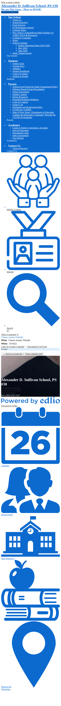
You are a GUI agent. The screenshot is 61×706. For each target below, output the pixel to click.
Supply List (17, 104)
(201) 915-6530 (8, 393)
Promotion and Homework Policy (27, 107)
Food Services (18, 25)
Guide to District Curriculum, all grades (30, 128)
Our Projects (18, 138)
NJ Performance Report (23, 27)
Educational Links (20, 133)
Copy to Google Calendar (12, 346)
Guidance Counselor (21, 38)
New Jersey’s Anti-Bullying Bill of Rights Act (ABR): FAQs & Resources (33, 34)
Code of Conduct (20, 74)
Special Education (20, 130)
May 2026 (22, 48)
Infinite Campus (19, 94)
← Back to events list (12, 354)
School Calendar (19, 43)
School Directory (20, 22)
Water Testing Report (21, 53)
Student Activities (20, 76)
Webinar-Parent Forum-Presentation (28, 89)
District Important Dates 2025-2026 (34, 45)
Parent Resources (20, 97)
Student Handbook (20, 71)
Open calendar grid (33, 354)
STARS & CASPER (21, 110)
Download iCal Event (37, 346)
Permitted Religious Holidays (25, 99)
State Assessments (20, 135)
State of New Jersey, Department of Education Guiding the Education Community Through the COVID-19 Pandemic (34, 115)
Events (4, 349)
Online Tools (18, 63)
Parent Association (20, 92)
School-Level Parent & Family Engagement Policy (35, 87)
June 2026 (22, 50)
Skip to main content (10, 2)
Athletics (16, 69)
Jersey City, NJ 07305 (11, 388)
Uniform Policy (19, 30)
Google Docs (18, 66)
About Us (16, 20)
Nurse (15, 40)
